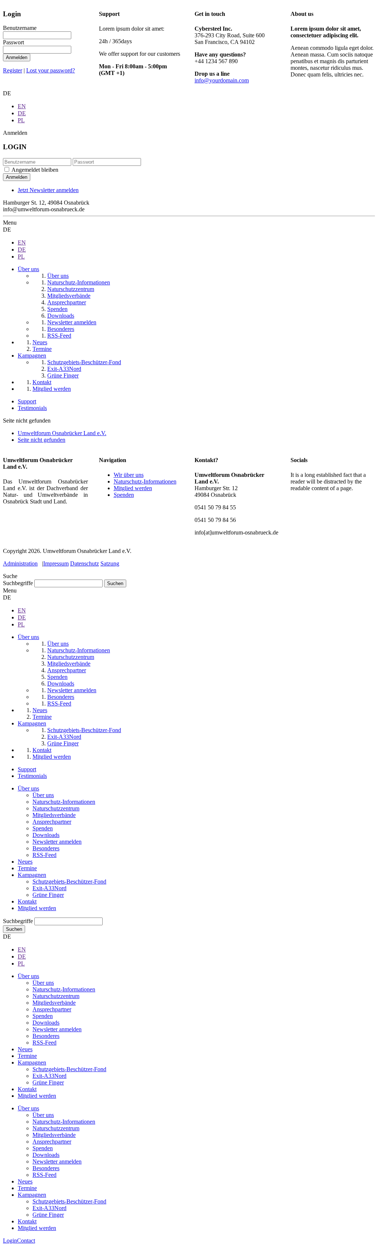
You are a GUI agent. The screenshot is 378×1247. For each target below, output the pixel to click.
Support (27, 401)
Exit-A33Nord (49, 888)
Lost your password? (50, 70)
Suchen (14, 929)
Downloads (45, 835)
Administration (20, 563)
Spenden (124, 495)
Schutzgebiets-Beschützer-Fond (69, 881)
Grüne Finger (48, 895)
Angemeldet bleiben (34, 170)
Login (10, 1240)
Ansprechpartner (51, 822)
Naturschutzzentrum (55, 808)
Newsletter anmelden (57, 841)
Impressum (56, 563)
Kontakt (27, 901)
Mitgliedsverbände (54, 815)
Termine (27, 868)
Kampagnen (32, 875)
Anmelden (16, 57)
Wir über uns (129, 475)
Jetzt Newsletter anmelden (48, 190)
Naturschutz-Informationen (145, 481)
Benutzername (20, 28)
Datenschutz (84, 563)
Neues (25, 861)
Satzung (109, 563)
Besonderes (45, 848)
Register (12, 70)
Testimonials (32, 408)
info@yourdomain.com (222, 80)
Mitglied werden (133, 488)
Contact (26, 1240)
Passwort (13, 42)
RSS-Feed (44, 855)
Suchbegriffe (18, 583)
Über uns (28, 788)
